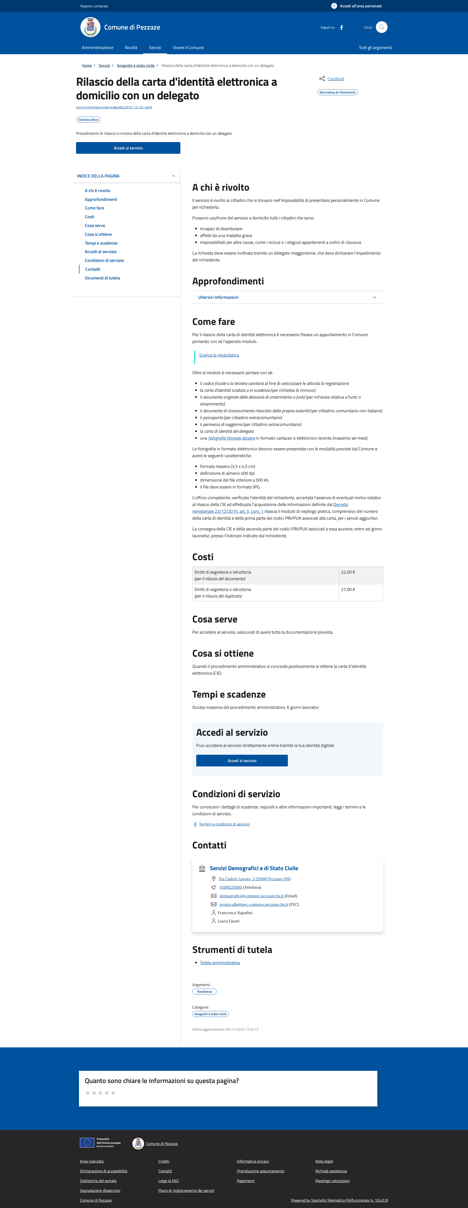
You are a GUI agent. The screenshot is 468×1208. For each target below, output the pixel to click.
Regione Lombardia (94, 6)
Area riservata (92, 1161)
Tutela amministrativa (220, 962)
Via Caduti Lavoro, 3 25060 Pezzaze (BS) (255, 878)
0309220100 (231, 887)
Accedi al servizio (128, 148)
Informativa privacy (253, 1161)
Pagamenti (246, 1181)
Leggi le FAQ (168, 1181)
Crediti (163, 1161)
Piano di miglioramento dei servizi (186, 1190)
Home (87, 65)
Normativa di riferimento (337, 91)
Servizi (104, 65)
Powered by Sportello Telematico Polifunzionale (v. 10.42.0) (339, 1200)
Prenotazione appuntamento (260, 1171)
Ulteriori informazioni (218, 297)
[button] (356, 6)
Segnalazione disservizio (100, 1190)
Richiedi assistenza (331, 1171)
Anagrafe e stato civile (136, 65)
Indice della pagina (98, 176)
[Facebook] (339, 27)
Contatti (165, 1171)
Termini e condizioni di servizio (224, 824)
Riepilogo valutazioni (332, 1181)
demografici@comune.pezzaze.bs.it (252, 895)
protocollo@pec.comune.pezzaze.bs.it (254, 904)
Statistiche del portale (98, 1181)
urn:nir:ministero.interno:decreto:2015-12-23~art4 (114, 107)
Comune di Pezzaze (96, 1200)
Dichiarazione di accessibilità (103, 1171)
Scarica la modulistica (219, 355)
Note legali (324, 1161)
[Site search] (382, 27)
